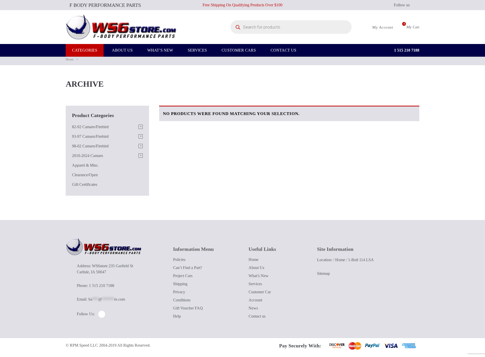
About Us (256, 267)
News (253, 308)
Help (177, 316)
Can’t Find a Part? (187, 267)
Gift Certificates (84, 184)
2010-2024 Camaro (87, 155)
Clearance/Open (85, 175)
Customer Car (260, 292)
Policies (179, 259)
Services (255, 284)
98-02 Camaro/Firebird (90, 146)
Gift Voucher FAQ (188, 308)
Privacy (179, 292)
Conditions (181, 300)
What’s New (259, 276)
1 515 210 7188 (406, 50)
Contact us (257, 316)
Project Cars (182, 276)
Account (255, 300)
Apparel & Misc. (85, 165)
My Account (382, 27)
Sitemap (323, 273)
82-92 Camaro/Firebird (90, 127)
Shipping (180, 284)
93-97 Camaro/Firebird (90, 136)
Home (70, 59)
